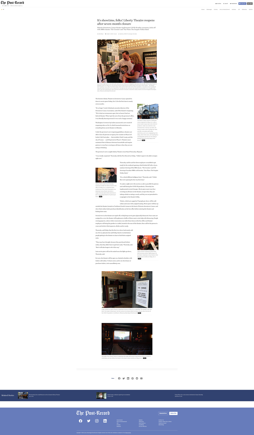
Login (250, 3)
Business (234, 9)
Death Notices (142, 423)
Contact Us (161, 420)
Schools (216, 9)
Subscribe (243, 3)
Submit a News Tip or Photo (165, 421)
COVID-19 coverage (128, 34)
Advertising (161, 424)
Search (226, 3)
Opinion (251, 9)
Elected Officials (143, 426)
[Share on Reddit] (137, 378)
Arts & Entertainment (225, 9)
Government (120, 420)
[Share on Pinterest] (132, 378)
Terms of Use (128, 432)
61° (3, 9)
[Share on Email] (141, 378)
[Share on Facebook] (119, 378)
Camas (202, 9)
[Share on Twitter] (124, 378)
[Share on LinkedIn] (128, 378)
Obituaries (244, 9)
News (135, 34)
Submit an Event (162, 423)
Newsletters (234, 3)
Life (239, 9)
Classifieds (141, 424)
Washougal (209, 9)
